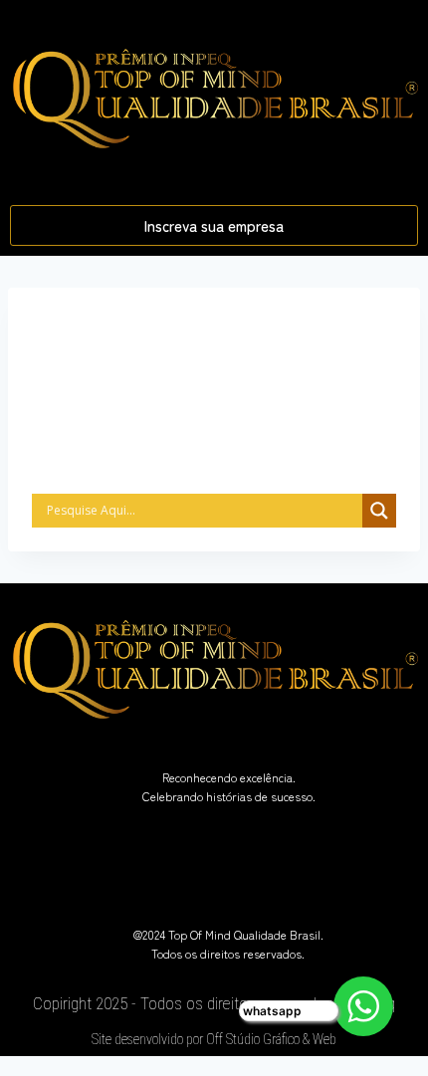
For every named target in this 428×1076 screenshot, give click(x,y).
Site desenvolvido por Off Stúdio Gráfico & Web (214, 1039)
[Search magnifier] (379, 511)
